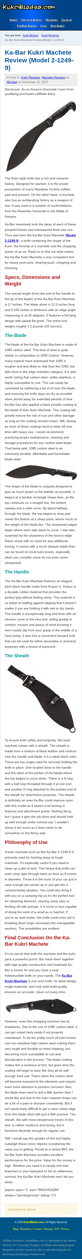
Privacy (65, 1229)
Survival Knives (31, 20)
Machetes (52, 20)
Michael (12, 82)
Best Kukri (57, 26)
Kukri (14, 20)
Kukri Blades (30, 35)
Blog (15, 1229)
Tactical (66, 20)
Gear (43, 26)
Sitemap (48, 1229)
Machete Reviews (53, 77)
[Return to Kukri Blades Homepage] (28, 6)
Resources (25, 1229)
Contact (37, 1229)
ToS (56, 1229)
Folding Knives (27, 26)
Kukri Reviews (50, 35)
